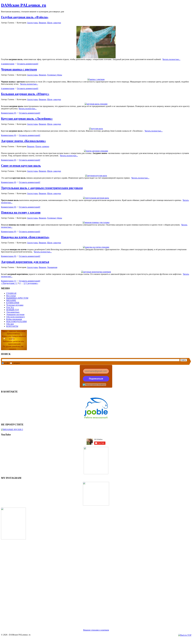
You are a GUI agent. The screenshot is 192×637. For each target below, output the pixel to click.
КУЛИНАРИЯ (12, 303)
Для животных (12, 312)
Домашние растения (15, 314)
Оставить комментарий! (27, 64)
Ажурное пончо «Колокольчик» (23, 141)
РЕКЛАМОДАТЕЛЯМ (16, 321)
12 (25, 283)
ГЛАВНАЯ (11, 293)
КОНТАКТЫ (12, 326)
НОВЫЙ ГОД (12, 310)
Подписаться (96, 378)
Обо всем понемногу (15, 317)
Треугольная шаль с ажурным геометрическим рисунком (42, 188)
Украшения (52, 267)
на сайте (6, 363)
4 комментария (7, 64)
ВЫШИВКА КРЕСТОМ (17, 298)
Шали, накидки (54, 23)
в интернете (16, 363)
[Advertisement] (79, 581)
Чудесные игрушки (14, 305)
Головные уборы (54, 75)
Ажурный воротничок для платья (25, 261)
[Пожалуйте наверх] (184, 635)
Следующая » (32, 283)
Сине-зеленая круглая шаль (21, 165)
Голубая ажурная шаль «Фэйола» (24, 17)
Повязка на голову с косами (20, 212)
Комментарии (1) (8, 281)
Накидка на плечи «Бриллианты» (25, 237)
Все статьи (11, 296)
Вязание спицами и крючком (96, 630)
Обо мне (10, 324)
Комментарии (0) (8, 113)
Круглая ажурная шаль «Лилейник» (27, 118)
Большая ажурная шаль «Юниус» (25, 94)
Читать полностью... (171, 59)
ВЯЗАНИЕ (11, 300)
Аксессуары (32, 23)
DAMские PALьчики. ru (23, 5)
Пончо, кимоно (42, 146)
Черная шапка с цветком (19, 69)
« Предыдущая (8, 283)
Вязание (42, 23)
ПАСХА (10, 307)
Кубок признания (14, 319)
